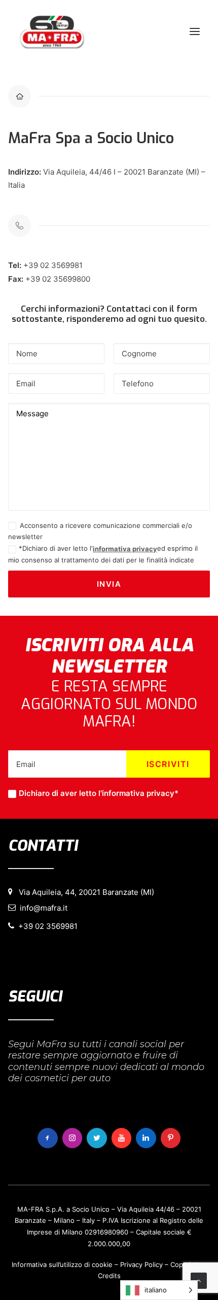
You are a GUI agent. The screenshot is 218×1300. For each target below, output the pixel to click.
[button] (194, 31)
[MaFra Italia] (52, 31)
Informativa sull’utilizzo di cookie (62, 1264)
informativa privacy (125, 549)
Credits (109, 1276)
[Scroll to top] (199, 1280)
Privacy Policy (141, 1264)
